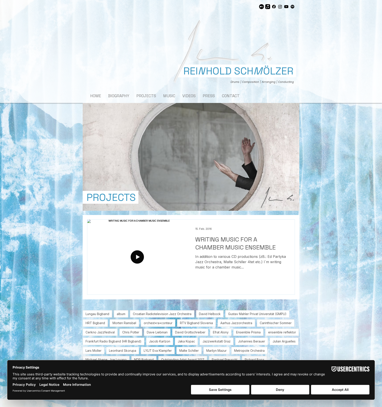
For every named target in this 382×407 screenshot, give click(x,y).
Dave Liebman (157, 332)
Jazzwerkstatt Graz (216, 341)
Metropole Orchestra (249, 350)
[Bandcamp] (261, 6)
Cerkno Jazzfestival (100, 332)
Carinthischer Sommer (276, 323)
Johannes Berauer (251, 341)
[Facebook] (273, 6)
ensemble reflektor (282, 332)
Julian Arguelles (284, 341)
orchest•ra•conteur (158, 323)
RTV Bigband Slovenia (196, 323)
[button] (216, 50)
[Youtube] (286, 6)
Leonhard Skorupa (122, 350)
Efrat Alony (221, 332)
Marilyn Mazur (216, 350)
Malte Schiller (189, 350)
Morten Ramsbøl (124, 323)
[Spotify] (292, 6)
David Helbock (210, 314)
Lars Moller (93, 350)
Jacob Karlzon (159, 341)
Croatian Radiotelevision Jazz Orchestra (162, 314)
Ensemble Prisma (248, 332)
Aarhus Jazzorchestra (236, 323)
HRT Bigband (95, 323)
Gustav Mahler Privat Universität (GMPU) (257, 314)
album (121, 314)
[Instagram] (280, 6)
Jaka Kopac (186, 341)
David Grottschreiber (190, 332)
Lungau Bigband (97, 314)
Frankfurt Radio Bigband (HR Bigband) (113, 341)
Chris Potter (130, 332)
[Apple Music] (267, 6)
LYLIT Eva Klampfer (158, 350)
